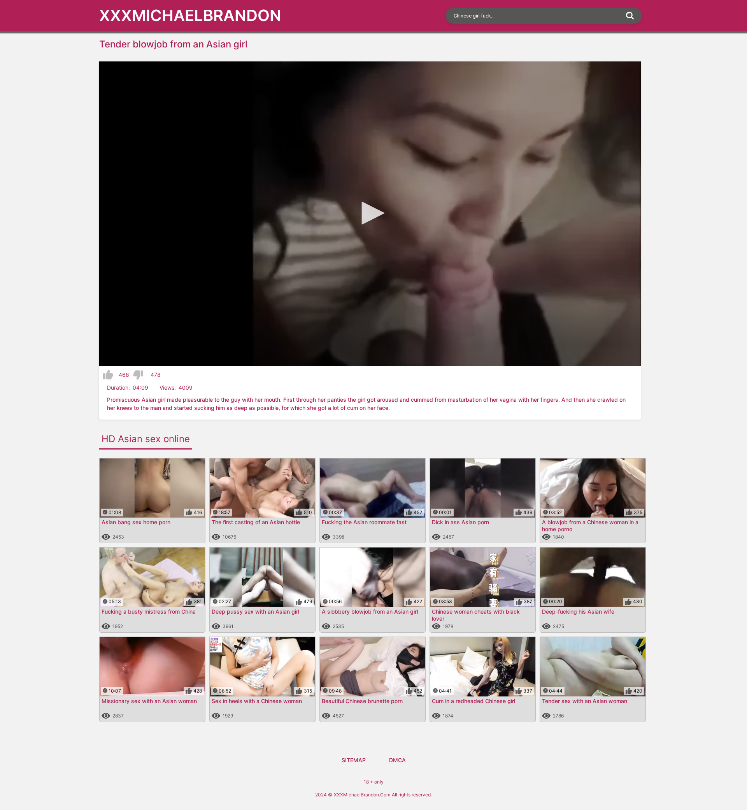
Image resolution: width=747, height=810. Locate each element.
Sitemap (354, 760)
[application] (370, 213)
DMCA (397, 760)
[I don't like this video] (138, 375)
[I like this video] (108, 375)
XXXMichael (190, 15)
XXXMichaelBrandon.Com (362, 795)
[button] (370, 213)
